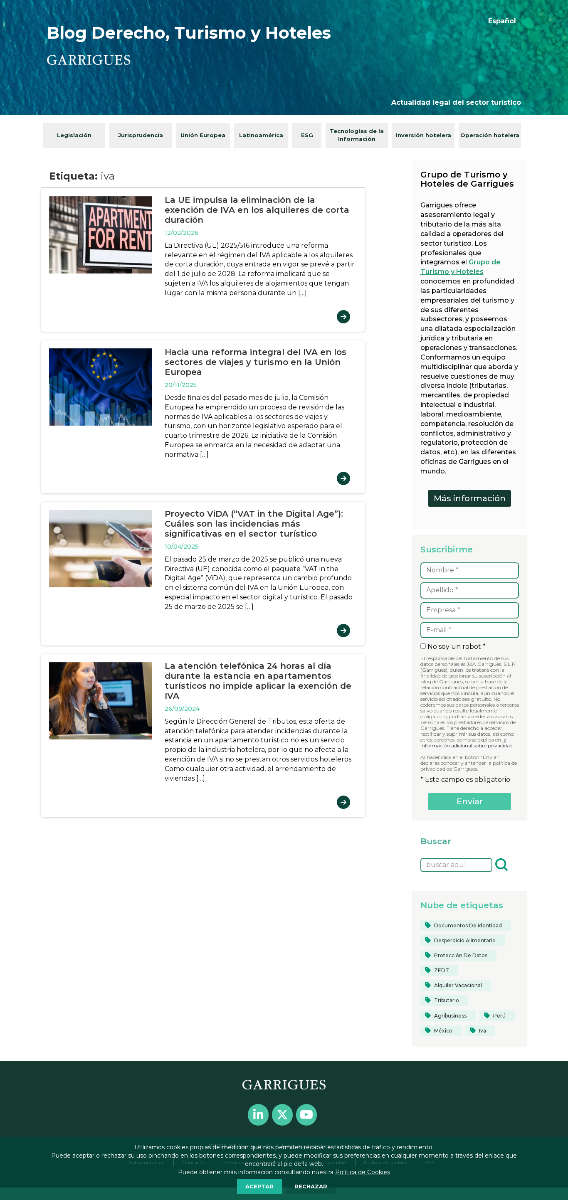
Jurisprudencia (140, 135)
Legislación (74, 135)
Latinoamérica (261, 135)
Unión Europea (202, 135)
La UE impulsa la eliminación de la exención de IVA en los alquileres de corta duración (257, 210)
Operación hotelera (489, 135)
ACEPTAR (259, 1186)
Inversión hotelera (423, 135)
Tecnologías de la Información (357, 135)
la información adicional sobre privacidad (466, 743)
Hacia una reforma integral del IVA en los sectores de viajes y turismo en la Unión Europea (255, 362)
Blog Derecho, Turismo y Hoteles (189, 32)
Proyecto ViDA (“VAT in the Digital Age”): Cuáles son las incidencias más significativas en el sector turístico (254, 524)
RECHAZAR (310, 1186)
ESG (307, 135)
